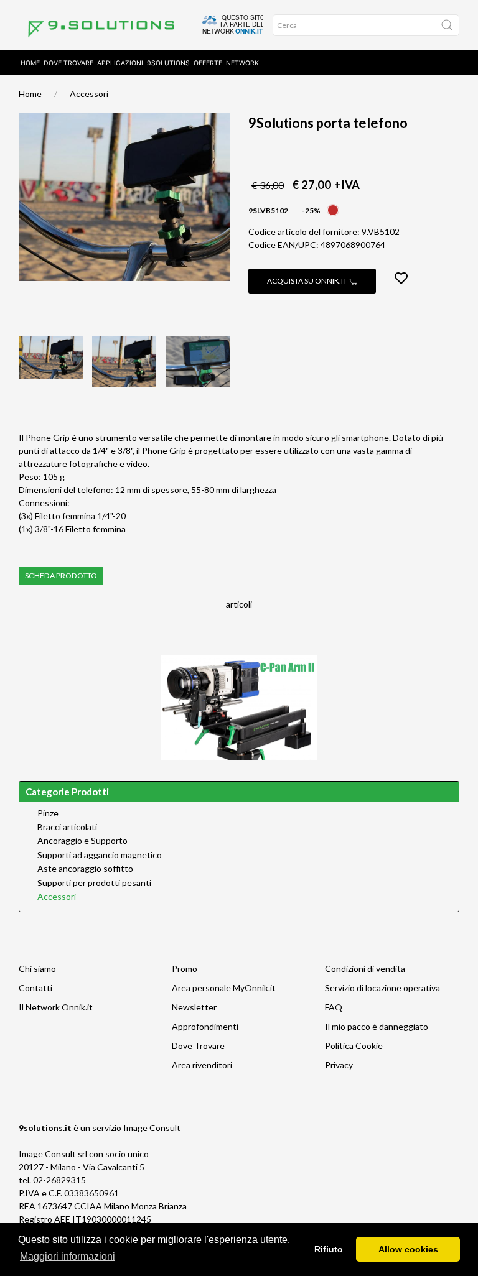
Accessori (89, 93)
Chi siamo (37, 968)
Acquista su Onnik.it (308, 280)
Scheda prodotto (61, 575)
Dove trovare (68, 63)
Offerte (208, 63)
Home (30, 63)
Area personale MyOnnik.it (224, 987)
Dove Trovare (198, 1045)
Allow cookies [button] (408, 1249)
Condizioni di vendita (365, 968)
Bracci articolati (67, 827)
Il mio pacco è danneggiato (376, 1026)
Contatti (35, 987)
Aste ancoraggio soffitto (85, 869)
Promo (184, 968)
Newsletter (194, 1007)
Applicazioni (120, 63)
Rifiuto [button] (328, 1249)
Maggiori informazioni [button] (67, 1256)
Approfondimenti (205, 1026)
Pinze (48, 813)
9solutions (168, 63)
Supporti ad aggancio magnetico (99, 855)
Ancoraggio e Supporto (82, 841)
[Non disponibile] (333, 209)
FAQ (333, 1007)
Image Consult (151, 1127)
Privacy (339, 1065)
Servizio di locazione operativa (382, 987)
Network (242, 63)
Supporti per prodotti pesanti (94, 883)
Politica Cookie (354, 1045)
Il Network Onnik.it (56, 1007)
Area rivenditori (202, 1065)
